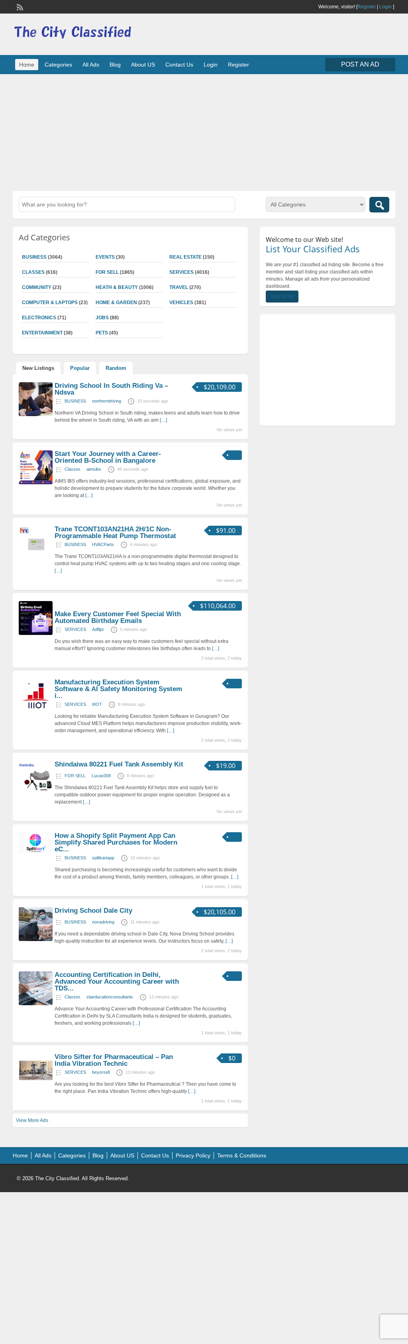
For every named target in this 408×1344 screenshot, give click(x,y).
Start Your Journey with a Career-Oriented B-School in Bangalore (108, 457)
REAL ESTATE (185, 257)
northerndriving (106, 401)
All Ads (90, 64)
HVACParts (103, 544)
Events (105, 257)
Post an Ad (360, 64)
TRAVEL (178, 287)
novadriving (103, 922)
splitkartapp (103, 857)
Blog (115, 64)
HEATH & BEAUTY (117, 287)
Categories (58, 64)
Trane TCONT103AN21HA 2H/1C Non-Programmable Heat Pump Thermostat (115, 532)
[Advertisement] (204, 131)
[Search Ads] (379, 204)
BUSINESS (75, 401)
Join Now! (282, 296)
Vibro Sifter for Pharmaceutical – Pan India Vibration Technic (114, 1060)
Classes (72, 469)
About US (143, 64)
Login (385, 7)
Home (26, 64)
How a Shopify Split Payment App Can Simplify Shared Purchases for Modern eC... (116, 842)
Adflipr (98, 629)
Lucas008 (101, 775)
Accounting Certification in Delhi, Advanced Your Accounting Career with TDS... (117, 981)
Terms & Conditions (241, 1155)
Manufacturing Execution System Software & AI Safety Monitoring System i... (118, 689)
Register (366, 7)
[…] (163, 420)
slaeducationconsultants (109, 996)
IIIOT (97, 704)
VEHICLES (181, 302)
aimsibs (93, 469)
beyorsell (101, 1072)
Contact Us (179, 64)
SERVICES (181, 272)
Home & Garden (116, 302)
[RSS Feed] (19, 6)
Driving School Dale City (93, 910)
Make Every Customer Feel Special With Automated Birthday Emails (118, 617)
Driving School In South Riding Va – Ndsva (111, 389)
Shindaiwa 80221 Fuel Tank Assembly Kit (119, 764)
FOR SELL (107, 272)
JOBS (102, 317)
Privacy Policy (193, 1155)
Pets (102, 333)
